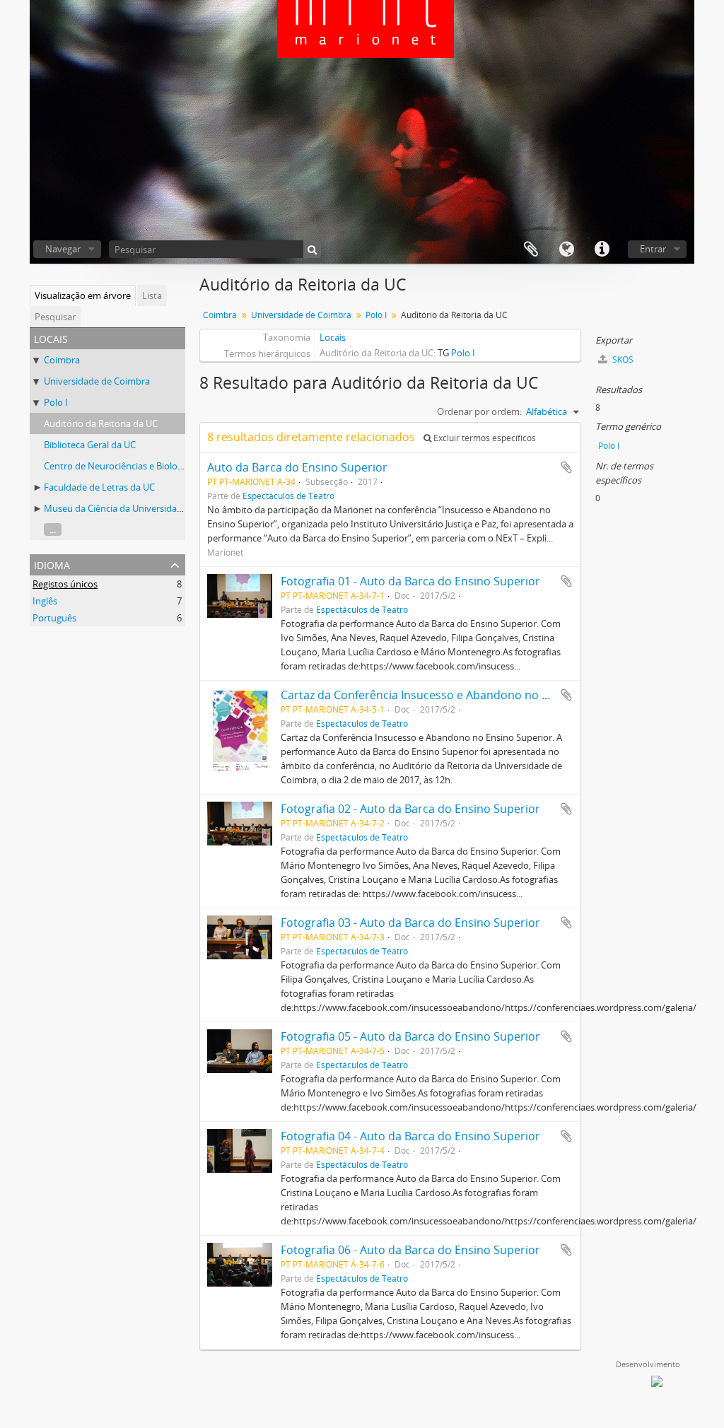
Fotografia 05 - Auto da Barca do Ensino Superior (410, 1036)
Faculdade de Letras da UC (99, 487)
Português (54, 617)
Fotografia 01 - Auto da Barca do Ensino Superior (410, 581)
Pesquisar (55, 316)
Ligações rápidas (601, 249)
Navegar (63, 248)
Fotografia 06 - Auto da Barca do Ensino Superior (410, 1250)
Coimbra (62, 359)
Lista (152, 295)
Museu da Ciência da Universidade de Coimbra (141, 508)
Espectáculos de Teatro (288, 495)
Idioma (566, 249)
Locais (333, 337)
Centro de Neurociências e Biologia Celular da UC (145, 466)
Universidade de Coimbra (97, 381)
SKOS (622, 359)
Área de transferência (531, 249)
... (52, 529)
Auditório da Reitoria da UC (101, 423)
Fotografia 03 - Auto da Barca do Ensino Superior (410, 922)
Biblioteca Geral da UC (90, 444)
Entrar (653, 248)
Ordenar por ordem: (479, 411)
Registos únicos (65, 584)
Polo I (56, 402)
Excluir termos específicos (483, 438)
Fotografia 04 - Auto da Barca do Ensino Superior (410, 1136)
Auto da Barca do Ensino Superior (297, 467)
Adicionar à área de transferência (566, 467)
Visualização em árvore (83, 295)
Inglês (45, 601)
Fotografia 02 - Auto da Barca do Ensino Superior (410, 809)
